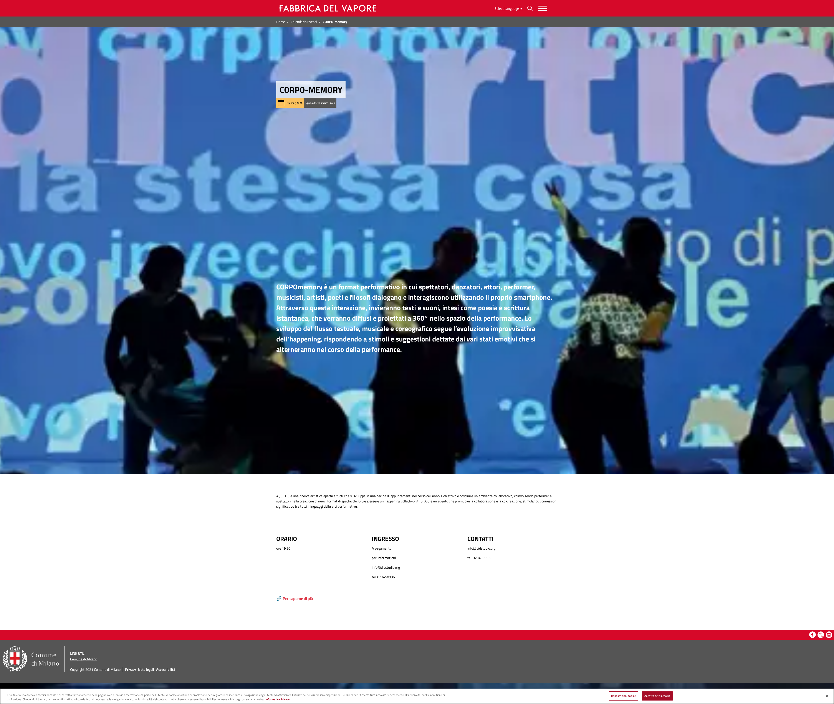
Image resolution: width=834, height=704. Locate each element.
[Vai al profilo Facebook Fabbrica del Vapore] (812, 634)
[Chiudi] (827, 696)
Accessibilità (165, 669)
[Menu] (542, 8)
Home (280, 21)
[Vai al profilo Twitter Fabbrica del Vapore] (820, 634)
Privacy (130, 669)
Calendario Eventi (304, 21)
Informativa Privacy (277, 699)
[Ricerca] (530, 8)
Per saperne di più (298, 598)
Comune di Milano (83, 659)
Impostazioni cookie (623, 696)
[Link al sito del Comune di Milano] (31, 659)
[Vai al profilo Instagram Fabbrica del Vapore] (829, 634)
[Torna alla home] (326, 8)
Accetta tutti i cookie (657, 696)
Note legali (146, 669)
